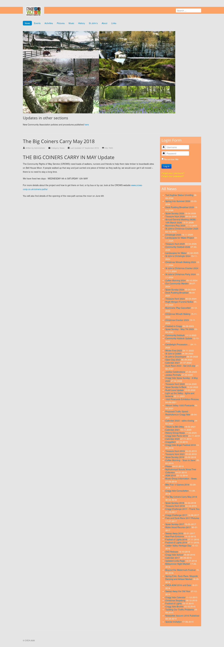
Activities (48, 23)
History (81, 23)
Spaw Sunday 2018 (175, 502)
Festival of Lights (173, 603)
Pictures (61, 23)
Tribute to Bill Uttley (175, 426)
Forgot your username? (173, 173)
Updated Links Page (175, 560)
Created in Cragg (174, 326)
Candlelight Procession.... (177, 344)
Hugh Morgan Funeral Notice (179, 301)
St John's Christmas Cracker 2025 (181, 228)
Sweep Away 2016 (174, 533)
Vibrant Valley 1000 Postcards (180, 405)
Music (71, 23)
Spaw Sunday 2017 (175, 524)
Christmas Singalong (175, 600)
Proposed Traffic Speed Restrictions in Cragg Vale (178, 413)
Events (37, 23)
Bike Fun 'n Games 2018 (177, 484)
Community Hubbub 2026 (178, 246)
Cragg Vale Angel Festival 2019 (180, 444)
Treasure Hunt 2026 (175, 216)
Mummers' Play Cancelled (178, 307)
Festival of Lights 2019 (176, 542)
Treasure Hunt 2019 (175, 451)
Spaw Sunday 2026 (175, 213)
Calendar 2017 (172, 557)
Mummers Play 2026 (175, 225)
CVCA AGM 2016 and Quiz (178, 585)
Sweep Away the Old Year (178, 591)
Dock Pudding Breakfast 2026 (180, 207)
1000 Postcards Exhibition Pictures (182, 399)
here (86, 124)
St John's (93, 23)
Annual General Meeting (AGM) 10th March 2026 (180, 221)
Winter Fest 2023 (174, 350)
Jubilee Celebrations (175, 371)
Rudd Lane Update (174, 390)
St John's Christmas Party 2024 (180, 274)
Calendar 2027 (172, 362)
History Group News (175, 432)
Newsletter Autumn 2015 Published (182, 615)
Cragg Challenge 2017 (176, 515)
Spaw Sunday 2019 (175, 457)
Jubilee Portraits (173, 374)
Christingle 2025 (173, 234)
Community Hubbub (175, 335)
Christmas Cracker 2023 (177, 320)
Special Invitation (173, 621)
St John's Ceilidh (173, 353)
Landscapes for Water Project (179, 237)
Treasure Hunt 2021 (175, 454)
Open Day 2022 (173, 359)
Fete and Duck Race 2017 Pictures (182, 518)
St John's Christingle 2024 (178, 256)
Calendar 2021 (172, 429)
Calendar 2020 (172, 438)
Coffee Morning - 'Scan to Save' (180, 460)
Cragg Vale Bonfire (174, 606)
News (27, 23)
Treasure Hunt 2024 (175, 298)
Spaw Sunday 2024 (175, 289)
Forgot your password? (173, 176)
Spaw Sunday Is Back (176, 387)
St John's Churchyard (176, 356)
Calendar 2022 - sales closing (180, 420)
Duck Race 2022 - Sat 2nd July (180, 365)
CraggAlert (170, 441)
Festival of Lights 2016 (176, 539)
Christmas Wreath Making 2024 (180, 262)
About (104, 23)
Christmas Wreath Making (178, 313)
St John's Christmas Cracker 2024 (181, 268)
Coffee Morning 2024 (175, 280)
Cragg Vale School (174, 554)
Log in (166, 166)
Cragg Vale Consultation (177, 490)
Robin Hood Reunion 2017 (178, 527)
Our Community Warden (177, 283)
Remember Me (171, 159)
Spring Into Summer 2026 (178, 201)
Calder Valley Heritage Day (178, 545)
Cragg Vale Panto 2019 (176, 435)
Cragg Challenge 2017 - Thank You (182, 508)
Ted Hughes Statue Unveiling (179, 195)
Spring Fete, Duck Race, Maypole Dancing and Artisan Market (181, 577)
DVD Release (172, 551)
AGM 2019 (170, 475)
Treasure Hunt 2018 (175, 505)
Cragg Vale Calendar (175, 597)
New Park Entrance (175, 536)
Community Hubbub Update (179, 338)
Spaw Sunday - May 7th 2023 (179, 329)
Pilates (168, 466)
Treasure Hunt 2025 (175, 243)
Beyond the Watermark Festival (180, 569)
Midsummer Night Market (177, 563)
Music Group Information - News (181, 478)
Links (113, 23)
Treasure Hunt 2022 (175, 384)
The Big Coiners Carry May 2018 (181, 496)
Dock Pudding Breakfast (177, 292)
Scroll (216, 639)
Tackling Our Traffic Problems (179, 609)
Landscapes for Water (176, 252)
